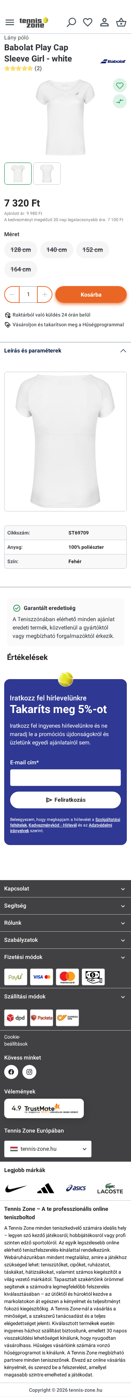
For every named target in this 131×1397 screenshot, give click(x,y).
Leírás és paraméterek (32, 350)
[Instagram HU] (29, 1072)
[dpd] (15, 1017)
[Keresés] (71, 22)
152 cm (95, 251)
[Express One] (67, 1017)
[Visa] (41, 976)
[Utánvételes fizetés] (93, 976)
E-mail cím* (24, 762)
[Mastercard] (67, 976)
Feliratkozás (70, 799)
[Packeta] (41, 1017)
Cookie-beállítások (11, 1040)
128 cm (23, 251)
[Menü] (9, 22)
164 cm (23, 271)
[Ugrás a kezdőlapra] (34, 22)
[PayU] (15, 976)
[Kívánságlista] (87, 22)
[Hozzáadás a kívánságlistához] (120, 85)
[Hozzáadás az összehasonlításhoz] (120, 101)
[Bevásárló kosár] (121, 22)
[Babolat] (113, 60)
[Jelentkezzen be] (104, 22)
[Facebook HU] (11, 1072)
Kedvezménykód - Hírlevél (53, 825)
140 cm (59, 251)
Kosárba (91, 294)
